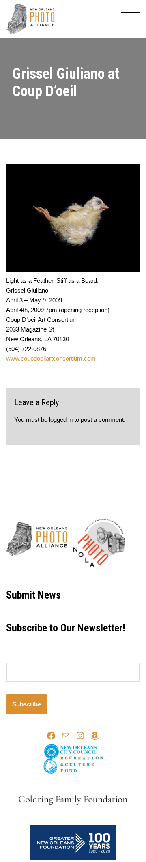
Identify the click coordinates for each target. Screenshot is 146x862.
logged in (61, 419)
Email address (25, 657)
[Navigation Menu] (130, 19)
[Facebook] (51, 735)
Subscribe (26, 704)
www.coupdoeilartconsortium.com (51, 358)
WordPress (99, 576)
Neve (39, 576)
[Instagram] (80, 735)
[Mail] (66, 735)
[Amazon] (95, 735)
